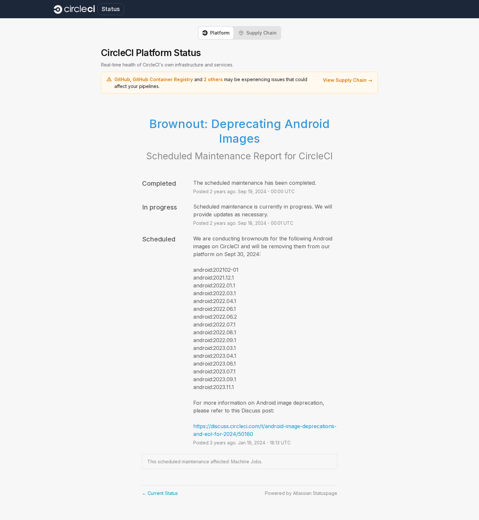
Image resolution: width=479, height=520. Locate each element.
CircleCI (315, 156)
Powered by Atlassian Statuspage (301, 493)
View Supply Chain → (347, 80)
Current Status (160, 493)
